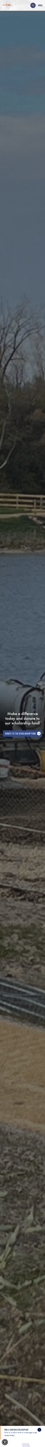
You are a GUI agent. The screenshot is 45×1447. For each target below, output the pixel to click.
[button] (33, 5)
